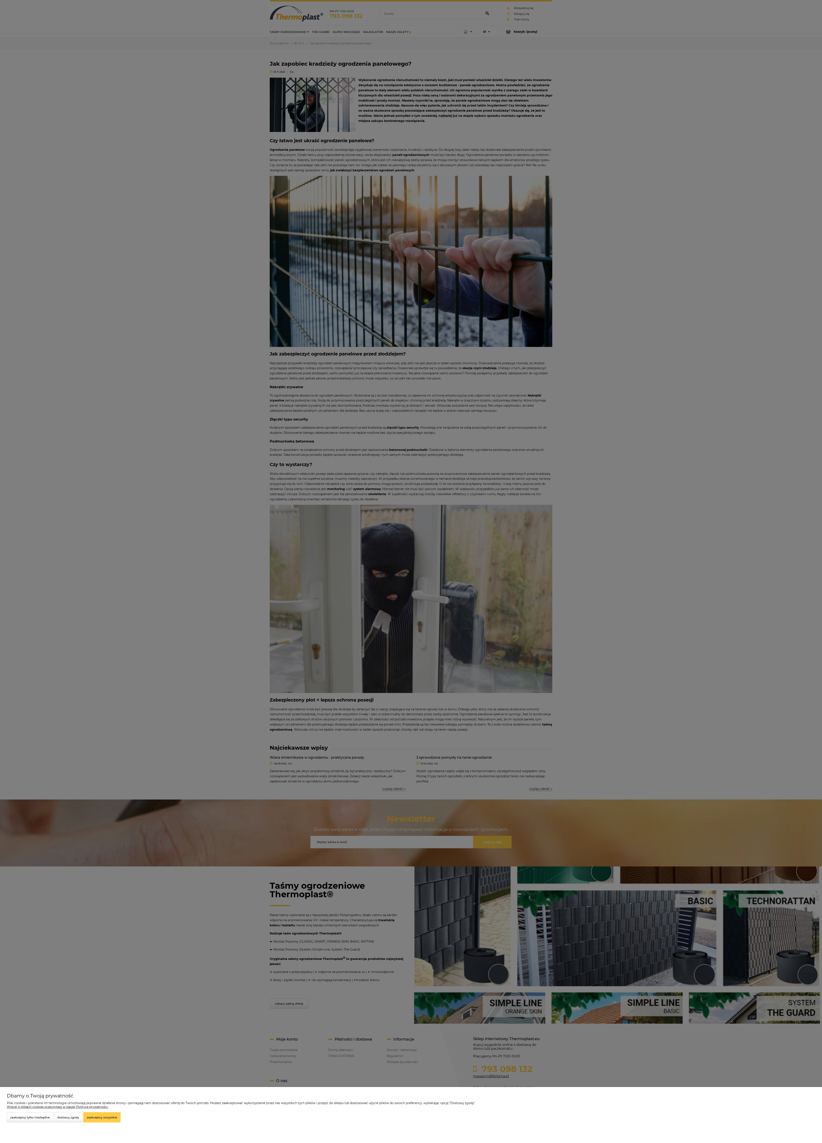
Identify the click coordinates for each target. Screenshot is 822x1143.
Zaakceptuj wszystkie (102, 1117)
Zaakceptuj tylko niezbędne (30, 1117)
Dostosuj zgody (68, 1117)
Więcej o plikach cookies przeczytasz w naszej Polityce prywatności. (57, 1107)
